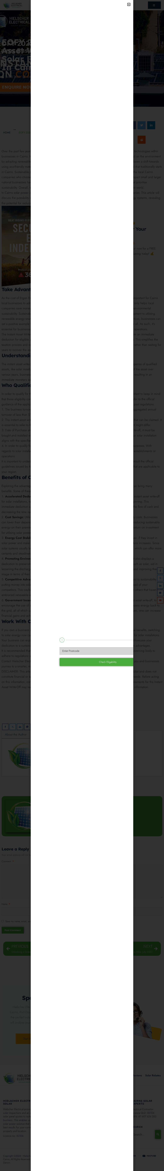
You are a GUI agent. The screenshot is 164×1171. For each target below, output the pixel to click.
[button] (129, 4)
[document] (82, 585)
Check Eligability (108, 662)
